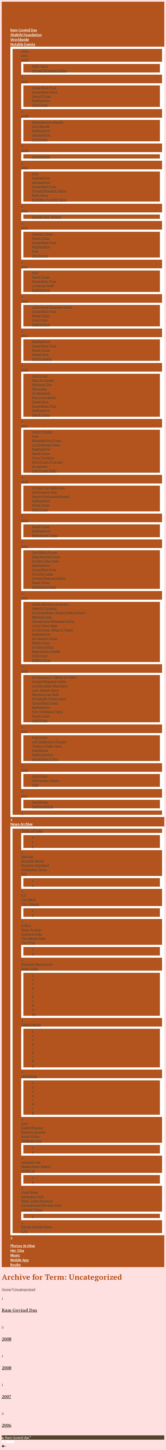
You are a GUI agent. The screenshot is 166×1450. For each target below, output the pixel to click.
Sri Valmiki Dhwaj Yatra (49, 698)
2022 (24, 671)
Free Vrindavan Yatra (47, 711)
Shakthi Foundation (26, 34)
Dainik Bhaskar (32, 1128)
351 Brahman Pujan (46, 445)
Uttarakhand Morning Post (41, 1205)
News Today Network (37, 1201)
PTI (24, 895)
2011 (24, 210)
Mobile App (19, 1260)
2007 (24, 81)
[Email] (12, 1442)
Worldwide (19, 39)
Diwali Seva (40, 354)
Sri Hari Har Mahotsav (48, 488)
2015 (24, 335)
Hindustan (29, 1076)
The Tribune (30, 904)
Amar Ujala (29, 968)
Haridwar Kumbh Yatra (49, 199)
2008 (24, 115)
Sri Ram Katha (42, 647)
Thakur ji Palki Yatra (47, 746)
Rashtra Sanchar (33, 1132)
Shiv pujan (39, 389)
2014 (24, 300)
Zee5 (24, 1123)
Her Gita (17, 1250)
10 (33, 1013)
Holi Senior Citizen (45, 780)
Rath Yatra (40, 66)
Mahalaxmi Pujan (45, 535)
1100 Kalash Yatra (45, 690)
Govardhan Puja (44, 87)
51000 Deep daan (45, 625)
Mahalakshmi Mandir (47, 122)
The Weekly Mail (33, 938)
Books (15, 1264)
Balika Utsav (41, 660)
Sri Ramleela (41, 393)
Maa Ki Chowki (43, 380)
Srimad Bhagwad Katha (49, 70)
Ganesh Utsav (42, 234)
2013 (24, 266)
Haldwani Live (31, 1140)
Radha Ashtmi (42, 754)
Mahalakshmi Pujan (46, 440)
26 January (40, 466)
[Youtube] (9, 1442)
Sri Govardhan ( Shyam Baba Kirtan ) (59, 612)
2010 (24, 167)
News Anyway (31, 930)
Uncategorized (24, 1289)
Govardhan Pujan (45, 703)
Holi (35, 173)
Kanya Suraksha (44, 397)
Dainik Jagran (31, 1024)
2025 (24, 795)
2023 (24, 731)
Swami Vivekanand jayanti (51, 496)
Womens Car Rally (45, 694)
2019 (24, 520)
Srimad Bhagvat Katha (48, 578)
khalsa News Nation (36, 1166)
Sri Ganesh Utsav (44, 638)
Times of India (31, 831)
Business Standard (35, 865)
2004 (24, 51)
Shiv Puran (40, 255)
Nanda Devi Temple (46, 217)
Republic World (32, 861)
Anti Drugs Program (47, 462)
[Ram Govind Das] (13, 18)
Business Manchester (37, 964)
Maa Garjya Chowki (46, 651)
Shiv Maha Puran (44, 552)
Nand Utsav (41, 238)
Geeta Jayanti (42, 359)
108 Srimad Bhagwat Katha (52, 307)
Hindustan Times (34, 869)
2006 (25, 59)
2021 (24, 597)
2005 (24, 55)
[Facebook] (3, 1442)
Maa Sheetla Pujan (46, 556)
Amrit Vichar (30, 1136)
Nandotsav (40, 750)
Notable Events (22, 44)
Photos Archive (22, 1245)
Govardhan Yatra (44, 92)
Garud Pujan (41, 96)
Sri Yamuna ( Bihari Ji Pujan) (52, 630)
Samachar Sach (32, 1196)
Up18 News (29, 1192)
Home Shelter (42, 432)
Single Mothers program (50, 604)
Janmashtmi (41, 135)
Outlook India (31, 934)
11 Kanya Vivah (43, 285)
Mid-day (27, 856)
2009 (25, 150)
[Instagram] (5, 1442)
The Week (28, 899)
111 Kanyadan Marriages (50, 686)
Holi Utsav (40, 105)
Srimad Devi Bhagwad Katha (53, 621)
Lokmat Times (32, 1209)
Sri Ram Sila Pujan (45, 561)
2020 (24, 546)
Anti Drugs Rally (44, 470)
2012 (24, 227)
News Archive (21, 824)
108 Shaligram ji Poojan (49, 742)
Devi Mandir (41, 126)
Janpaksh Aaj (30, 1162)
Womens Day (42, 384)
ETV (24, 1231)
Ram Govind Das (23, 30)
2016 (24, 369)
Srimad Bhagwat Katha (49, 191)
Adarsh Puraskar (44, 608)
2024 (24, 769)
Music (15, 1255)
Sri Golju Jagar (42, 574)
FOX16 (26, 925)
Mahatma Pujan (44, 587)
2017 (24, 425)
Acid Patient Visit (44, 492)
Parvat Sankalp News (36, 1227)
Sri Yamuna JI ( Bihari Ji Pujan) (54, 677)
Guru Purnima (43, 458)
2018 (24, 481)
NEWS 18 (28, 1171)
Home (6, 1289)
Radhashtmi (41, 100)
